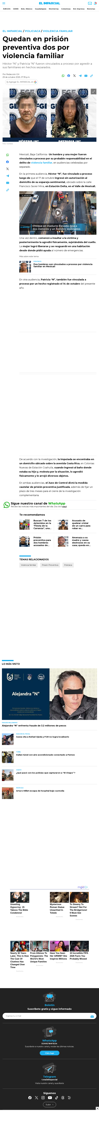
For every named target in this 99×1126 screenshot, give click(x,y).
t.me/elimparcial (49, 1065)
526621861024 (49, 1029)
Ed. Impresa (78, 9)
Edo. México (26, 9)
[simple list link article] (49, 695)
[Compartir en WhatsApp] (63, 75)
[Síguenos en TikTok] (56, 1083)
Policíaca (68, 565)
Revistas (91, 9)
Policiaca (32, 31)
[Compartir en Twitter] (74, 75)
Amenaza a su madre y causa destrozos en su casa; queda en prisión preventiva (81, 544)
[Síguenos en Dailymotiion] (69, 1083)
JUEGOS (6, 9)
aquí (64, 506)
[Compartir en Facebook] (69, 75)
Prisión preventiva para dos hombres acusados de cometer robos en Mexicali (42, 544)
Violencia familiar (58, 31)
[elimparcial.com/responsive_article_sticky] (97, 1108)
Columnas (66, 9)
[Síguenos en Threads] (63, 1083)
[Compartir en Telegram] (80, 75)
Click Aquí (49, 1039)
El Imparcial (12, 31)
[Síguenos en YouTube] (50, 1083)
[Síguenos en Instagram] (43, 1083)
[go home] (49, 1101)
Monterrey (54, 9)
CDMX (15, 9)
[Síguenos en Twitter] (36, 1083)
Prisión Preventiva (50, 565)
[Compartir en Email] (86, 75)
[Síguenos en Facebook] (30, 1083)
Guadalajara (40, 9)
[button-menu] (3, 3)
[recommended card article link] (25, 267)
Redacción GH (12, 74)
